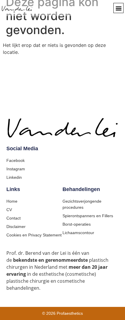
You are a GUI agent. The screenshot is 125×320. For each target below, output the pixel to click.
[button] (118, 8)
